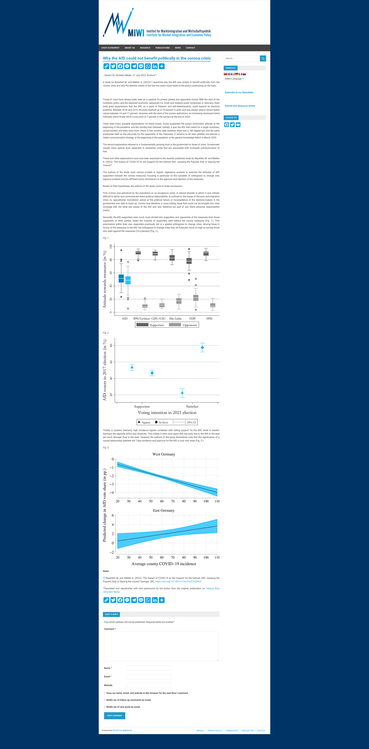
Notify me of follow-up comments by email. (129, 700)
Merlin (129, 730)
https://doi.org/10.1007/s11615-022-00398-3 (178, 581)
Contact (190, 47)
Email (107, 676)
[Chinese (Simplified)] (225, 74)
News (178, 47)
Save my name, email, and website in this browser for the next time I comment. (148, 693)
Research (145, 47)
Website (108, 685)
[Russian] (244, 74)
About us (130, 47)
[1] (151, 82)
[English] (229, 74)
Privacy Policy (215, 731)
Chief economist (110, 47)
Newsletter (247, 731)
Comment (110, 629)
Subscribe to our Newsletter (239, 92)
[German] (236, 74)
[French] (233, 74)
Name (108, 668)
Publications (163, 47)
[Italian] (240, 74)
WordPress (118, 730)
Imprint (200, 731)
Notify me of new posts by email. (124, 707)
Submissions (232, 731)
